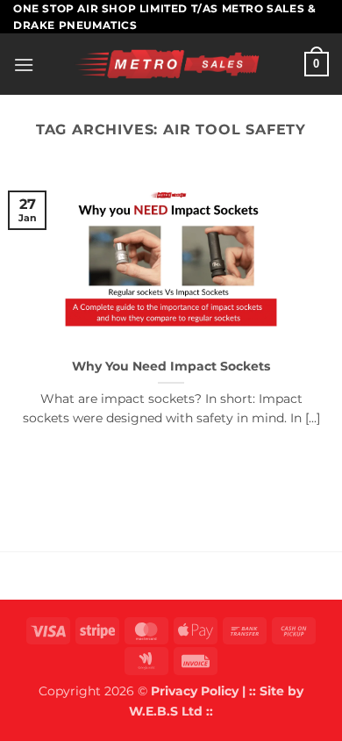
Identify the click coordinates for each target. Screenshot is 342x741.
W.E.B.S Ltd (166, 711)
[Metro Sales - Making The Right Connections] (169, 64)
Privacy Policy (195, 691)
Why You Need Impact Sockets (171, 366)
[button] (23, 64)
